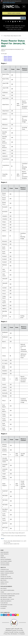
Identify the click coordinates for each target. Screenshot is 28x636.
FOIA (21, 628)
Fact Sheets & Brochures (7, 590)
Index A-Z (21, 27)
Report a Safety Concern (14, 13)
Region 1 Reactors (8, 56)
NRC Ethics (3, 580)
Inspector (9, 632)
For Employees (21, 633)
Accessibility (21, 632)
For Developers (5, 564)
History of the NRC (6, 576)
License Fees (4, 574)
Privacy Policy (7, 633)
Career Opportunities (6, 578)
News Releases (4, 552)
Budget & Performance (7, 571)
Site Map (16, 632)
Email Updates (15, 27)
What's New (17, 25)
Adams (2, 555)
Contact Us (8, 27)
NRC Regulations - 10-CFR (7, 599)
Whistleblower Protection (11, 630)
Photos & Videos (5, 563)
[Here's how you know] (14, 2)
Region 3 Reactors (8, 59)
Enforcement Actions (6, 604)
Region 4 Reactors (8, 60)
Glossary (3, 608)
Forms (2, 592)
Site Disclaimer (14, 633)
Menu (24, 6)
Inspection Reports (6, 601)
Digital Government (6, 559)
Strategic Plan (5, 569)
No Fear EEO (20, 630)
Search (23, 18)
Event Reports (4, 554)
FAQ (4, 25)
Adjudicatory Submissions (8, 595)
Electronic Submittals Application (10, 593)
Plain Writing (4, 602)
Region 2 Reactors (8, 57)
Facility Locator (17, 29)
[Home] (12, 6)
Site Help (23, 25)
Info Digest (4, 588)
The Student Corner (6, 561)
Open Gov (3, 557)
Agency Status (4, 582)
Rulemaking (4, 606)
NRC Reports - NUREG (6, 597)
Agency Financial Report (7, 573)
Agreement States (10, 25)
